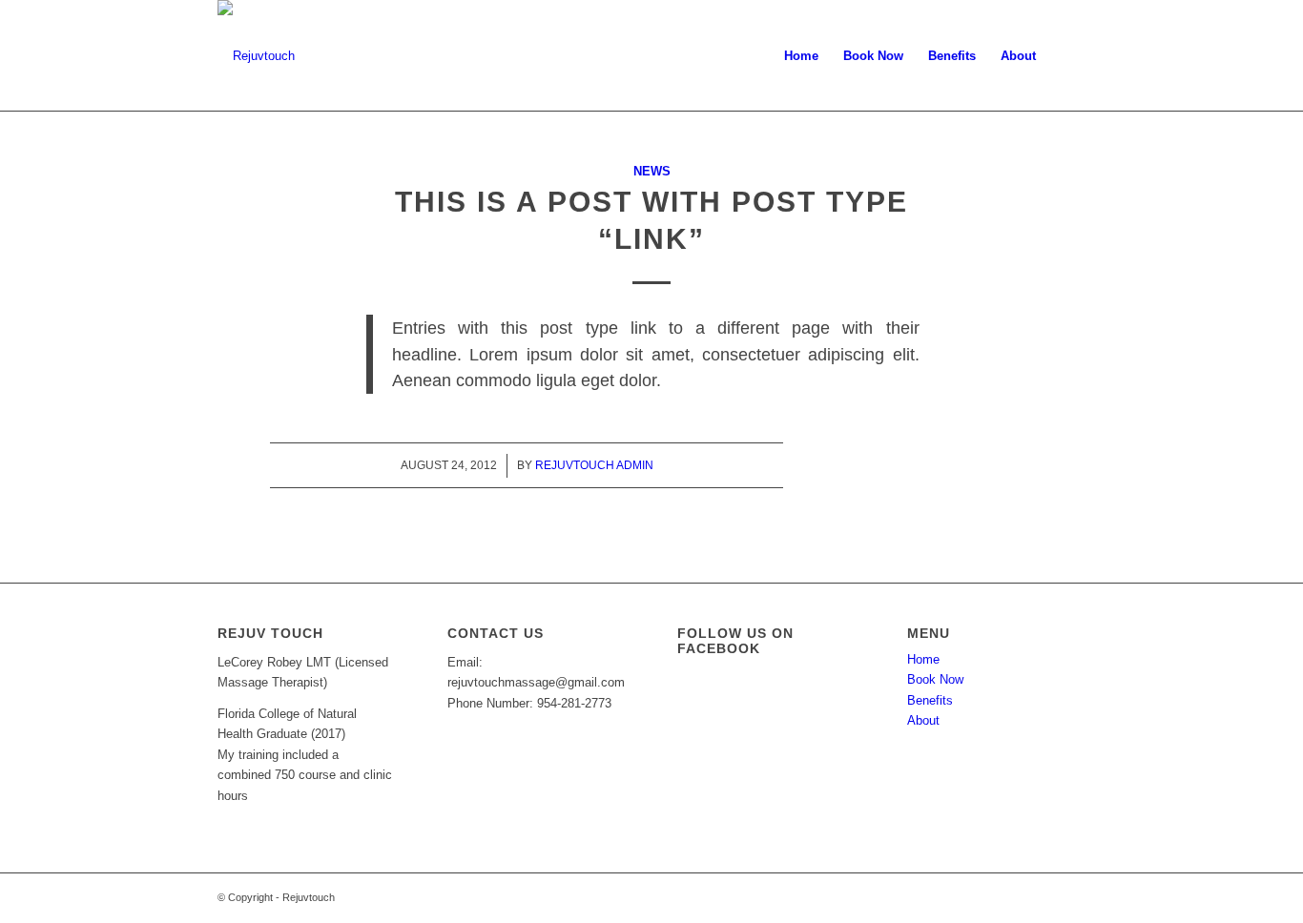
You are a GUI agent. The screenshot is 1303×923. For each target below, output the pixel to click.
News (652, 171)
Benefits (930, 700)
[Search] (1067, 56)
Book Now (935, 679)
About (923, 720)
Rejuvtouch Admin (594, 465)
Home (923, 659)
